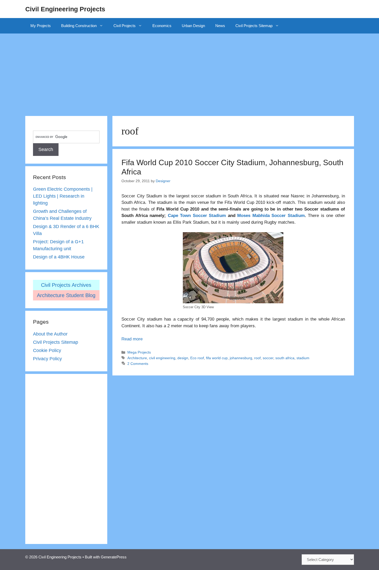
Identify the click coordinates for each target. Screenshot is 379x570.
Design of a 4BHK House (59, 256)
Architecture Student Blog (66, 295)
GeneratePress (114, 557)
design (182, 358)
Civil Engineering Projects (65, 9)
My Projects (40, 25)
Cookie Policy (47, 350)
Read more (132, 339)
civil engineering (162, 358)
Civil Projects (124, 25)
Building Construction (79, 25)
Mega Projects (139, 352)
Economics (161, 25)
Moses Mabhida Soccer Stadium (270, 215)
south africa (284, 358)
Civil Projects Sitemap (254, 25)
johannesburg (241, 358)
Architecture (137, 358)
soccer (268, 358)
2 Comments (137, 364)
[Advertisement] (189, 72)
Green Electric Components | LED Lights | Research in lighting (63, 196)
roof (257, 358)
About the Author (50, 334)
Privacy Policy (47, 358)
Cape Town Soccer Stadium (197, 215)
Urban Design (193, 25)
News (220, 25)
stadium (302, 358)
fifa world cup (217, 358)
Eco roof (197, 358)
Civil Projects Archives (66, 285)
